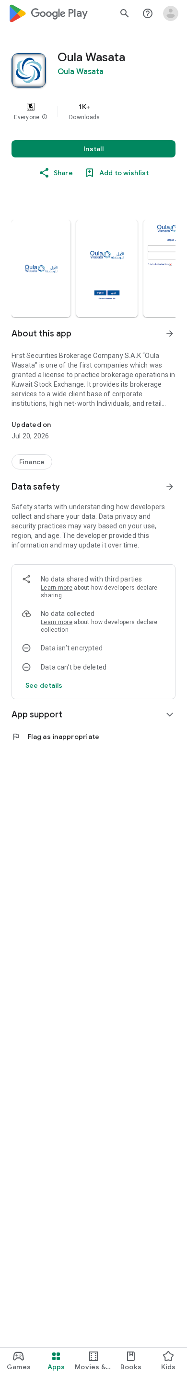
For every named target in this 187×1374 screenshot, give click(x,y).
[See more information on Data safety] (169, 486)
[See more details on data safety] (44, 685)
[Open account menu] (170, 13)
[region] (93, 111)
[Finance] (32, 462)
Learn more (56, 587)
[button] (44, 117)
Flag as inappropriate (55, 736)
